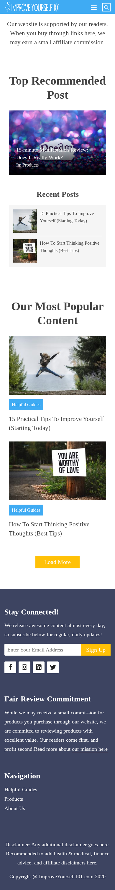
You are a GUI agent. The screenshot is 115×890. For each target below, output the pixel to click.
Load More (57, 562)
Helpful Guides (26, 404)
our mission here (90, 749)
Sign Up (96, 649)
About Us (14, 808)
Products (30, 164)
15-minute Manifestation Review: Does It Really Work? (52, 153)
